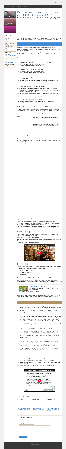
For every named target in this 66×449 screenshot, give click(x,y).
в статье (56, 288)
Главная (18, 9)
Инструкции (23, 9)
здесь (38, 291)
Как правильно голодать (33, 286)
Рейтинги (18, 6)
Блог (25, 6)
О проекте (33, 444)
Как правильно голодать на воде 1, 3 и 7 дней (15, 55)
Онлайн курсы (10, 6)
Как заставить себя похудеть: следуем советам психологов (24, 409)
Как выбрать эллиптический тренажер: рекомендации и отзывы (53, 409)
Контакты (37, 444)
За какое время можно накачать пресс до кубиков (38, 409)
